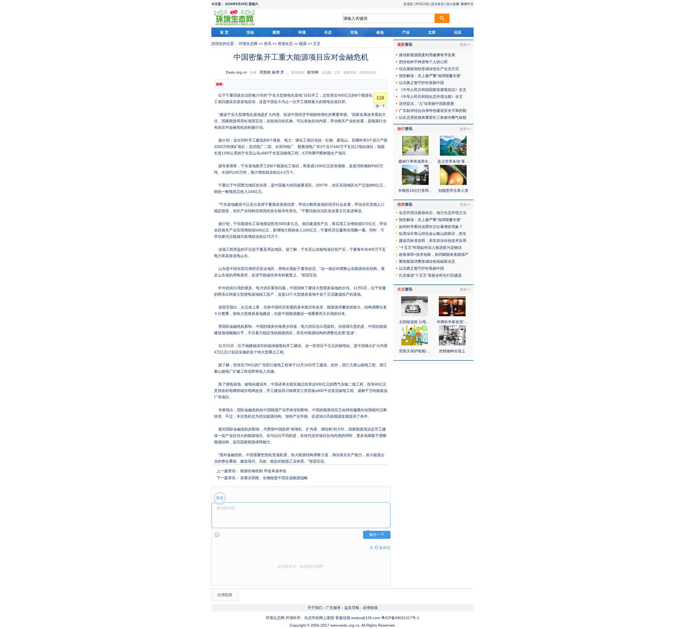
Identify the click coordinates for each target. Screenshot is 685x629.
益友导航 (351, 607)
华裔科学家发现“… (452, 322)
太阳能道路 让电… (414, 322)
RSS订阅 (422, 4)
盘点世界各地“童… (453, 161)
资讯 (267, 43)
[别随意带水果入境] (453, 183)
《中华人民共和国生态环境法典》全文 (431, 96)
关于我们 (314, 607)
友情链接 (370, 607)
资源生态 (285, 43)
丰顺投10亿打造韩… (415, 190)
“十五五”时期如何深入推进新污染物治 (430, 247)
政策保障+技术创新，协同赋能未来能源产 (434, 254)
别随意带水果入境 (453, 190)
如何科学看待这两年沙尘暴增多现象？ (431, 226)
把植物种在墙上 (452, 351)
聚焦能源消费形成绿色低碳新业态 (427, 261)
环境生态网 (248, 43)
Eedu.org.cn (236, 72)
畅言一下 (376, 535)
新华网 (312, 72)
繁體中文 (467, 4)
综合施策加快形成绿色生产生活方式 (429, 69)
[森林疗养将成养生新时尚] (415, 154)
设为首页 (437, 4)
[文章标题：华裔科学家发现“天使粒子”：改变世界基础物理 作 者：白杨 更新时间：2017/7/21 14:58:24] (452, 315)
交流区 (408, 4)
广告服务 (333, 607)
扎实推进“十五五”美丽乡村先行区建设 (430, 275)
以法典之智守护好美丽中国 (421, 83)
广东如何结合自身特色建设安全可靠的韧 (432, 110)
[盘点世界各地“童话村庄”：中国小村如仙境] (453, 154)
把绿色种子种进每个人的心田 (423, 62)
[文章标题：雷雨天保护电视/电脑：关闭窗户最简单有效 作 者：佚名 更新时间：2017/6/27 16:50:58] (414, 344)
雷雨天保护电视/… (414, 351)
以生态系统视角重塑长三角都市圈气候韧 (432, 117)
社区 (458, 32)
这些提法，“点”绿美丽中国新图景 (426, 103)
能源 (303, 43)
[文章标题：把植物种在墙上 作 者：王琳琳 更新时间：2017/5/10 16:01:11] (452, 344)
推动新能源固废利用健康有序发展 (427, 55)
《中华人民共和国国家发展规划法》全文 (432, 89)
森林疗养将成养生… (415, 161)
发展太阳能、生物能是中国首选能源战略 (274, 478)
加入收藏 (452, 4)
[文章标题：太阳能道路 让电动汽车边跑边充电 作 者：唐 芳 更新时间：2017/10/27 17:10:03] (414, 315)
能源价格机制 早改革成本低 (263, 471)
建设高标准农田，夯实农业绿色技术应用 (432, 240)
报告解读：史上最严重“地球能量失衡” (430, 76)
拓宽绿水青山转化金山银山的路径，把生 (432, 233)
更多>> (465, 45)
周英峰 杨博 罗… (274, 72)
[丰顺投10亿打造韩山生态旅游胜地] (415, 183)
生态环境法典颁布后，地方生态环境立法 (432, 213)
